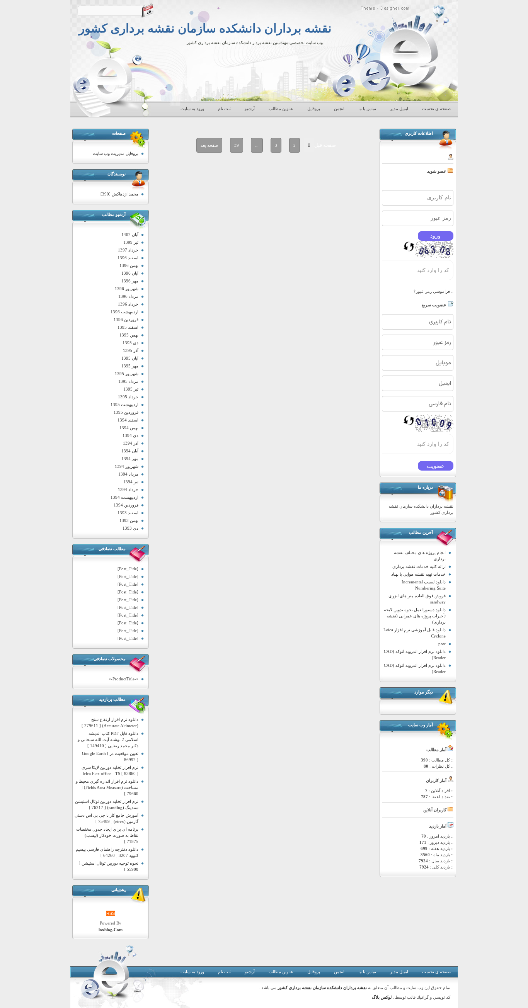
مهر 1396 (129, 281)
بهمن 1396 (128, 265)
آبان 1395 (129, 358)
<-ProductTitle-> (123, 679)
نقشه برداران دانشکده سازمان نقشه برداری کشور (205, 28)
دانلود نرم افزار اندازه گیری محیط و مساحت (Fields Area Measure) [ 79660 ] (107, 787)
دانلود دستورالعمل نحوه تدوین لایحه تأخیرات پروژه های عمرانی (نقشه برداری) (415, 615)
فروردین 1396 (126, 319)
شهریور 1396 (126, 288)
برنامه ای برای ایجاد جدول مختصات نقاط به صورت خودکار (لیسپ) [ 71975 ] (107, 835)
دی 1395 (130, 342)
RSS (110, 913)
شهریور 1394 (126, 466)
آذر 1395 (130, 350)
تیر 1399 (130, 242)
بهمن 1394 (128, 427)
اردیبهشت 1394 (124, 497)
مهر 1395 (129, 366)
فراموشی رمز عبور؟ (432, 291)
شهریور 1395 (126, 373)
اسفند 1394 (128, 420)
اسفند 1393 (128, 512)
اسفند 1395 (128, 327)
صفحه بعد (209, 145)
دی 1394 (130, 435)
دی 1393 (130, 528)
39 (236, 145)
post (442, 643)
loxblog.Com (111, 929)
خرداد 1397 (128, 250)
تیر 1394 (130, 481)
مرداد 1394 (128, 474)
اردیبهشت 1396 (124, 311)
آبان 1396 (129, 273)
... (257, 145)
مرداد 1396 (128, 296)
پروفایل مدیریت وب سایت (115, 153)
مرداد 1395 (128, 381)
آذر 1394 (130, 443)
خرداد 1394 (128, 489)
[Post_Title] (128, 568)
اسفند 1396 (128, 257)
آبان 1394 (129, 451)
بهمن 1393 (128, 520)
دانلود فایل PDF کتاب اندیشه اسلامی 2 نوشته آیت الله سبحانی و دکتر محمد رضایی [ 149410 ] (108, 739)
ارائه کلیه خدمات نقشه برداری (419, 566)
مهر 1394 (129, 458)
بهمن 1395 (128, 335)
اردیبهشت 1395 (124, 404)
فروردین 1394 (126, 505)
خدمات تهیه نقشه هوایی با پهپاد (418, 574)
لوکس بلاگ (382, 997)
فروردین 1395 (126, 412)
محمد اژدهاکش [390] (119, 194)
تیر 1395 (130, 389)
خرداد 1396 (128, 304)
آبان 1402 (129, 234)
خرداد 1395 (128, 396)
